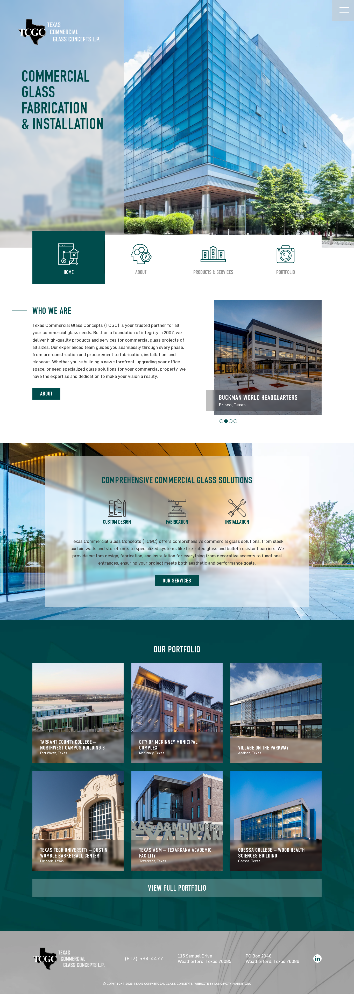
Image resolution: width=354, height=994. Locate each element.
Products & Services (213, 273)
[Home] (59, 31)
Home (69, 273)
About (140, 273)
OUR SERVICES (177, 581)
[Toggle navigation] (343, 10)
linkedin (317, 958)
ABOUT (46, 394)
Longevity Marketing (232, 983)
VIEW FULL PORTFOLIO (177, 889)
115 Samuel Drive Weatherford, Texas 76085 (204, 958)
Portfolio (285, 273)
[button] (221, 421)
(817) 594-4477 (144, 958)
